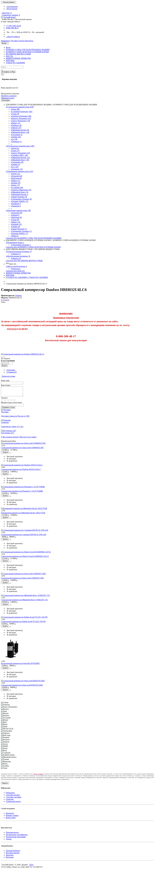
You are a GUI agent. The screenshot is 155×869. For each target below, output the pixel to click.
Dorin (15, 174)
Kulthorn (16, 204)
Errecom (15, 269)
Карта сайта (11, 818)
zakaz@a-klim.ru (13, 37)
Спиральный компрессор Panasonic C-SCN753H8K (22, 491)
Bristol (16, 183)
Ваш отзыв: (5, 385)
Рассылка (10, 857)
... (11, 144)
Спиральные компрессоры (20, 107)
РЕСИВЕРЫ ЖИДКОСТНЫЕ (18, 54)
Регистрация (11, 9)
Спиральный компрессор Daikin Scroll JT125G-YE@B (23, 621)
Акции (9, 839)
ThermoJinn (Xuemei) (21, 199)
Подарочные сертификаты (17, 835)
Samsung (16, 141)
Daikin (16, 137)
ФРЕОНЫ (10, 60)
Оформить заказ (7, 98)
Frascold (16, 176)
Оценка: (4, 398)
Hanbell (16, 224)
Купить (4, 366)
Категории (5, 100)
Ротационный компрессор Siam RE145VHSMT (20, 663)
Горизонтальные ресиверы (19, 251)
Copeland (17, 188)
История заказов (12, 853)
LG (14, 139)
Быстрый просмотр (14, 456)
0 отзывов (5, 300)
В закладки (11, 459)
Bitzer (15, 123)
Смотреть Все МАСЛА (15, 271)
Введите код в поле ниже (11, 402)
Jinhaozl (16, 254)
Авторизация (12, 6)
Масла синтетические (16, 266)
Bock (15, 185)
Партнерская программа (16, 837)
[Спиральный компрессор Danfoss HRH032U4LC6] (22, 354)
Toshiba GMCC (19, 155)
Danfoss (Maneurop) (21, 190)
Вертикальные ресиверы (18, 256)
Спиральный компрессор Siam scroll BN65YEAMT (22, 685)
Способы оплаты (13, 795)
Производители (12, 832)
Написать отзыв (8, 376)
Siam (15, 109)
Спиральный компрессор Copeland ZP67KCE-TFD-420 (23, 535)
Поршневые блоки (15, 243)
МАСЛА (9, 56)
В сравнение (11, 461)
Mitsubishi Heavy (20, 132)
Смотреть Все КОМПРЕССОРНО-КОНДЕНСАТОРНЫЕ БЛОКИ (33, 247)
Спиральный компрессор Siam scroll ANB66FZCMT (22, 448)
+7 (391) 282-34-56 (13, 26)
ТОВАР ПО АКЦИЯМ (15, 63)
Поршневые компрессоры (19, 171)
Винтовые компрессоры (18, 210)
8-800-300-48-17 (12, 28)
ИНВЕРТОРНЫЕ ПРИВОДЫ (18, 58)
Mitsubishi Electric (20, 130)
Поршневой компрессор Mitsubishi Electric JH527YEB (23, 513)
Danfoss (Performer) (21, 116)
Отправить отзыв (8, 407)
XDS (31, 865)
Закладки (9, 855)
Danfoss (18, 295)
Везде (8, 47)
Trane (15, 114)
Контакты (10, 813)
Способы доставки (13, 797)
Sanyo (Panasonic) (20, 121)
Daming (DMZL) (19, 201)
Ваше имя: (5, 381)
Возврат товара (12, 815)
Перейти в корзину (9, 96)
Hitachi (16, 128)
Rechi (15, 148)
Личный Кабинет (13, 851)
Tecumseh (16, 135)
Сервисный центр (13, 801)
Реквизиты (10, 793)
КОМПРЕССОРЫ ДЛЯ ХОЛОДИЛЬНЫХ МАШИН (28, 50)
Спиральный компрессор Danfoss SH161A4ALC (21, 469)
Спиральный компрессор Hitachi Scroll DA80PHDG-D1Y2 (25, 556)
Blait (14, 236)
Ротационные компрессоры (20, 146)
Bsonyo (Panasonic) (21, 118)
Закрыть (5, 783)
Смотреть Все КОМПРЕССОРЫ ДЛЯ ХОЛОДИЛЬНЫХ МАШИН (33, 238)
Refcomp (16, 178)
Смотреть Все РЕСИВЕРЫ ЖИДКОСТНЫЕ (24, 261)
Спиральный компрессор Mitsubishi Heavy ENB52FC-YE (24, 600)
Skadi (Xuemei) (19, 197)
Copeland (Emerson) (21, 111)
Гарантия (9, 799)
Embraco (16, 125)
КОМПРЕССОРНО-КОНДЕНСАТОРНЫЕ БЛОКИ (27, 52)
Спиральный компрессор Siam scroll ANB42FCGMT (22, 578)
